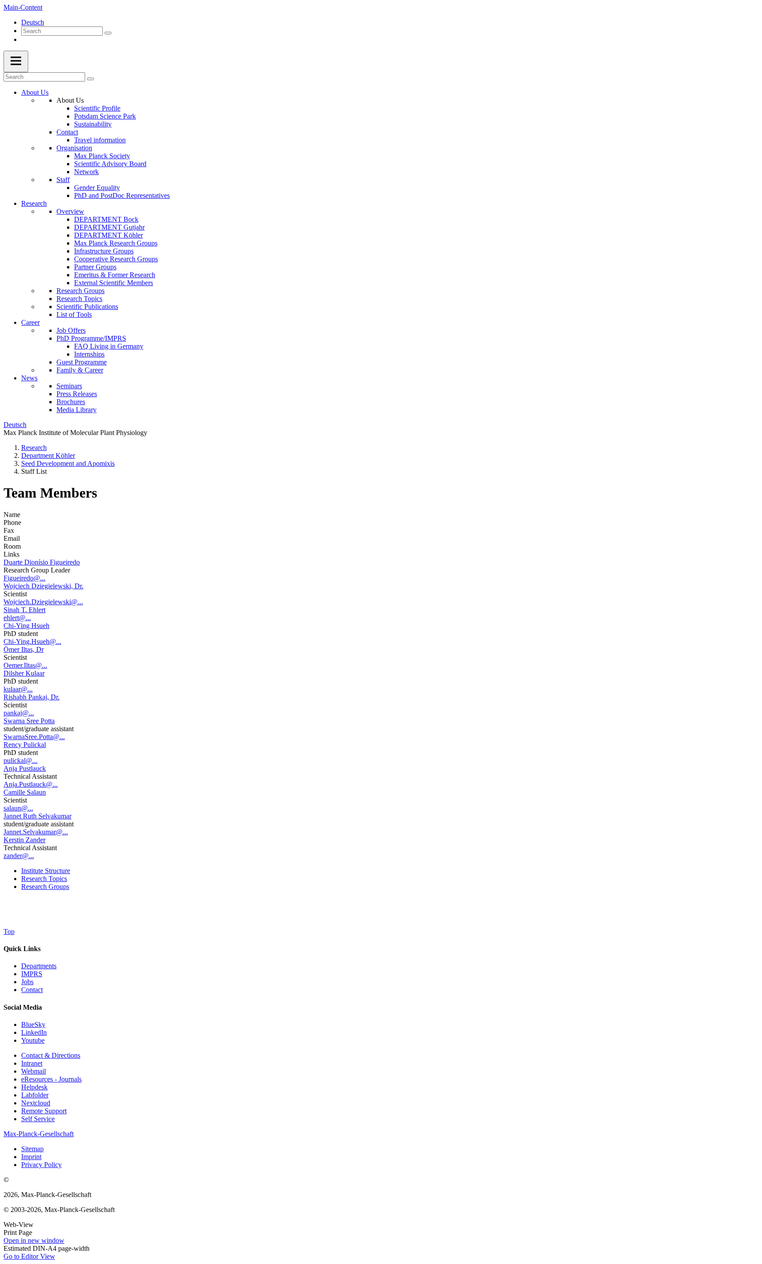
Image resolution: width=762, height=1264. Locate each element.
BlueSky (33, 1024)
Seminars (69, 386)
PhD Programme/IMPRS (91, 338)
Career (30, 322)
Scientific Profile (97, 108)
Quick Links (22, 948)
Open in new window (34, 1240)
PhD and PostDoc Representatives (122, 195)
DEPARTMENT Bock (106, 219)
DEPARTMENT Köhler (108, 235)
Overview (70, 211)
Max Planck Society (102, 156)
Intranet (31, 1063)
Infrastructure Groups (104, 251)
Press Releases (76, 394)
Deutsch (32, 22)
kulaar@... (18, 689)
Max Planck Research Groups (115, 243)
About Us (35, 92)
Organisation (74, 148)
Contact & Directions (50, 1055)
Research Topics (79, 298)
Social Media (23, 1007)
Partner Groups (95, 267)
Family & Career (79, 370)
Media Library (76, 409)
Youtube (33, 1040)
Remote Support (44, 1111)
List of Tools (74, 314)
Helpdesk (34, 1087)
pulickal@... (20, 760)
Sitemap (32, 1148)
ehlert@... (17, 617)
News (29, 378)
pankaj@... (19, 713)
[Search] (108, 33)
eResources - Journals (51, 1079)
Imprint (31, 1156)
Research (34, 203)
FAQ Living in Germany (108, 346)
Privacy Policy (41, 1164)
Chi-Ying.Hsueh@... (32, 641)
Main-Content (23, 7)
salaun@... (18, 808)
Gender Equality (97, 187)
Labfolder (35, 1095)
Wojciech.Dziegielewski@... (43, 602)
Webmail (33, 1071)
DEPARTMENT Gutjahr (109, 227)
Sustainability (93, 124)
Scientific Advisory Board (110, 163)
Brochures (70, 401)
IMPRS (31, 974)
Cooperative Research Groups (116, 259)
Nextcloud (35, 1103)
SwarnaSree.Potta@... (34, 736)
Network (86, 171)
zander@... (19, 855)
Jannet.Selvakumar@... (36, 832)
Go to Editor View (29, 1256)
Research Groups (80, 290)
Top (9, 931)
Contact (67, 132)
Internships (89, 354)
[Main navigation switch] (16, 61)
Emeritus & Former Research (114, 275)
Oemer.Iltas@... (25, 665)
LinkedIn (34, 1032)
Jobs (27, 981)
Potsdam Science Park (105, 116)
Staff (63, 179)
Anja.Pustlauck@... (31, 784)
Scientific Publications (87, 306)
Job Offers (71, 330)
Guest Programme (81, 362)
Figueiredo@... (24, 578)
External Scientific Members (113, 282)
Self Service (38, 1119)
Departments (38, 966)
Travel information (100, 140)
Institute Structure (45, 870)
